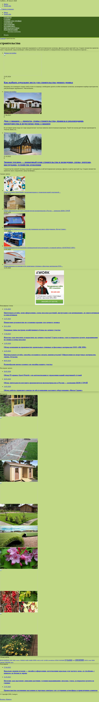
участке (7, 662)
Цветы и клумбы (11, 28)
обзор (57, 660)
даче (11, 660)
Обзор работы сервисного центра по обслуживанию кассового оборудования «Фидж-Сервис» (35, 229)
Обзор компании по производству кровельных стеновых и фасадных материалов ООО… (33, 266)
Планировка (9, 26)
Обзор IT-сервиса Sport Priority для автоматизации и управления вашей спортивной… (32, 192)
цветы (12, 662)
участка (2, 662)
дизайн (26, 660)
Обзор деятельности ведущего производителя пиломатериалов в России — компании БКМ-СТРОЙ (37, 211)
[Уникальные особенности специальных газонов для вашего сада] (19, 546)
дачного (18, 660)
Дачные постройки (12, 21)
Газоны (7, 19)
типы (93, 660)
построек (61, 660)
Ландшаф (8, 23)
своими (79, 659)
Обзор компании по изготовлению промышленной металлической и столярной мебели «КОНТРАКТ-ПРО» (39, 247)
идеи (34, 660)
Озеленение (9, 24)
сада (74, 660)
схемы (89, 660)
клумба (38, 660)
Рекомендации (11, 30)
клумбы (46, 660)
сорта (86, 660)
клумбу (42, 660)
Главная (2, 38)
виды (2, 660)
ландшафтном (51, 660)
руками (68, 659)
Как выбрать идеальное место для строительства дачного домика (38, 82)
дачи (14, 660)
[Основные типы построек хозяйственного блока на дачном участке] (19, 481)
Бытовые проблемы (14, 31)
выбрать (6, 660)
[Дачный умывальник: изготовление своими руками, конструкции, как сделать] (19, 416)
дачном (22, 660)
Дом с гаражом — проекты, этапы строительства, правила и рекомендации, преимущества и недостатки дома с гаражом (44, 122)
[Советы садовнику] (7, 9)
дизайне (31, 660)
